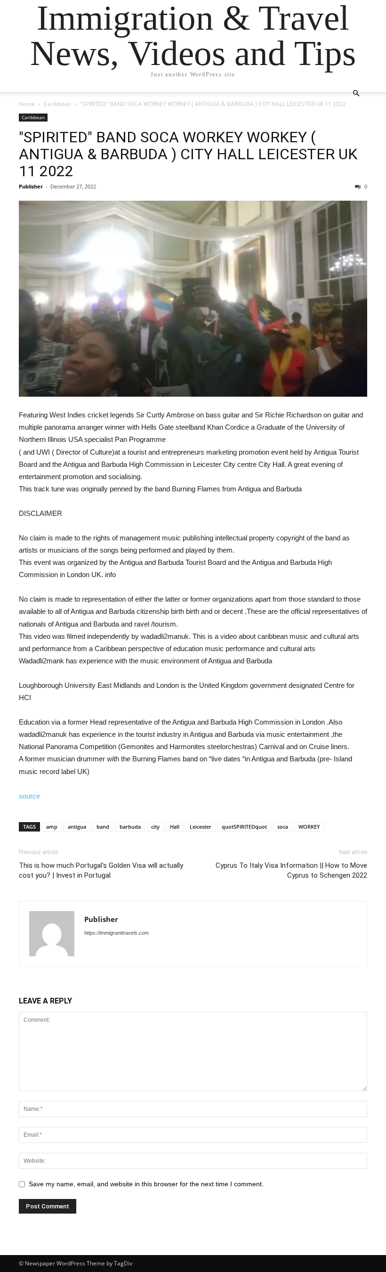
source (29, 796)
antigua (77, 826)
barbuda (130, 826)
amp (51, 826)
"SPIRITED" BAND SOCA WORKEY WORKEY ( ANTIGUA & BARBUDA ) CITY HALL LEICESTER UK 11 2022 (188, 154)
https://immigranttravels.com (116, 933)
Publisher (31, 186)
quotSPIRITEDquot (244, 826)
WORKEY (309, 826)
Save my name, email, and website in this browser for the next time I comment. (146, 1184)
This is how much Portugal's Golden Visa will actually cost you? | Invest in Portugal (101, 870)
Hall (174, 826)
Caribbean (57, 104)
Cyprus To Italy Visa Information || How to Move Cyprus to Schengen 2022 (291, 870)
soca (282, 826)
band (102, 826)
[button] (356, 93)
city (155, 826)
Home (27, 104)
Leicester (200, 826)
